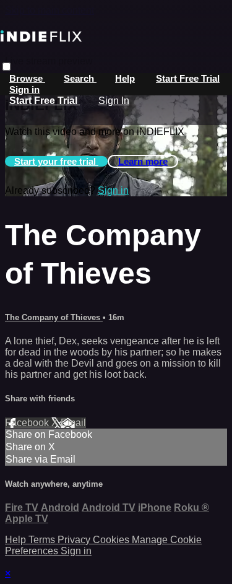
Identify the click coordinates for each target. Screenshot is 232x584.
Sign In (113, 100)
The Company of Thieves (54, 317)
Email (73, 422)
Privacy (75, 539)
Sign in (24, 89)
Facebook (28, 422)
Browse (27, 78)
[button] (6, 67)
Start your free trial (56, 161)
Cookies (112, 539)
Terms (43, 539)
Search (80, 78)
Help (125, 78)
